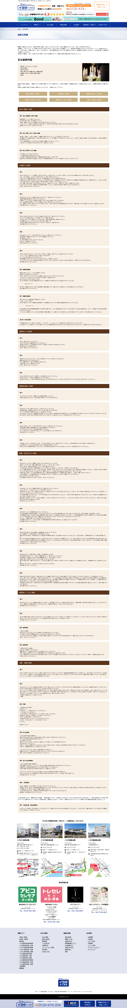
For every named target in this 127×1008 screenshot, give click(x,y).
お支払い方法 (45, 951)
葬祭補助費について (70, 943)
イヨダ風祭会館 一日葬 (25, 956)
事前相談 (44, 941)
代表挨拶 (90, 939)
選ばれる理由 (45, 939)
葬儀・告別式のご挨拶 (33, 100)
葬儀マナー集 (68, 939)
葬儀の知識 (63, 25)
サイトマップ (87, 3)
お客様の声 (45, 945)
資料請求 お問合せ (87, 1003)
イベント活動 (91, 945)
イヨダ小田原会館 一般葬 (26, 951)
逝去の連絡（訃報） (33, 94)
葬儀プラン (37, 25)
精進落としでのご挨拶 (63, 100)
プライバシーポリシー (78, 3)
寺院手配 (44, 949)
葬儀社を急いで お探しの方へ (101, 6)
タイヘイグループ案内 (48, 947)
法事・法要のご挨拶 (94, 100)
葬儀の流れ (68, 949)
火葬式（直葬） (23, 937)
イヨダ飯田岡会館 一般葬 (26, 964)
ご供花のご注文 (102, 25)
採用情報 (90, 943)
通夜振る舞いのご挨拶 (94, 94)
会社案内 (76, 25)
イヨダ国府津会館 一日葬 (26, 945)
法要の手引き (68, 941)
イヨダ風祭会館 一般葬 (25, 958)
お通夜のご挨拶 (63, 94)
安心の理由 (50, 25)
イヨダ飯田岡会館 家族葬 (26, 960)
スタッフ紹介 (91, 941)
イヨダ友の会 (45, 943)
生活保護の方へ (69, 945)
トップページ (24, 25)
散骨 (66, 951)
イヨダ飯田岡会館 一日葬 (26, 962)
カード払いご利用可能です (71, 1005)
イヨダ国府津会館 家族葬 (26, 943)
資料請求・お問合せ (89, 25)
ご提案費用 (22, 966)
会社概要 (90, 937)
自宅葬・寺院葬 (23, 939)
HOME (19, 29)
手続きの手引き (69, 947)
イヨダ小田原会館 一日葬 (26, 949)
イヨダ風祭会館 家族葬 (25, 953)
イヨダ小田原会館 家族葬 (26, 947)
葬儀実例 (21, 968)
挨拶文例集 (68, 937)
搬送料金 (21, 941)
